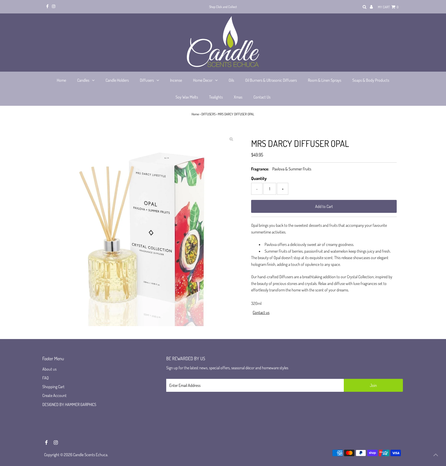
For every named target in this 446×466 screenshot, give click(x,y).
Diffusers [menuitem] (147, 80)
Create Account (54, 395)
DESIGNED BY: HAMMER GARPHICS (69, 404)
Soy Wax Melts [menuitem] (187, 97)
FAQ (45, 377)
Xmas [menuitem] (238, 97)
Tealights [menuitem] (216, 97)
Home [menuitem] (61, 80)
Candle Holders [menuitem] (117, 80)
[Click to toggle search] (365, 7)
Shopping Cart (53, 386)
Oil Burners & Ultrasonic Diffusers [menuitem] (271, 80)
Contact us (261, 312)
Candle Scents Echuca (90, 454)
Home (195, 114)
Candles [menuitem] (83, 80)
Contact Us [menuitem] (261, 97)
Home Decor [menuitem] (202, 80)
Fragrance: (260, 168)
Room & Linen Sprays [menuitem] (324, 80)
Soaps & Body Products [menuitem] (370, 80)
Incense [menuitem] (176, 80)
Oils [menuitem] (231, 80)
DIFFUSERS (208, 114)
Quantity (259, 178)
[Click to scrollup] (436, 455)
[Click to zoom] (231, 139)
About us (49, 369)
